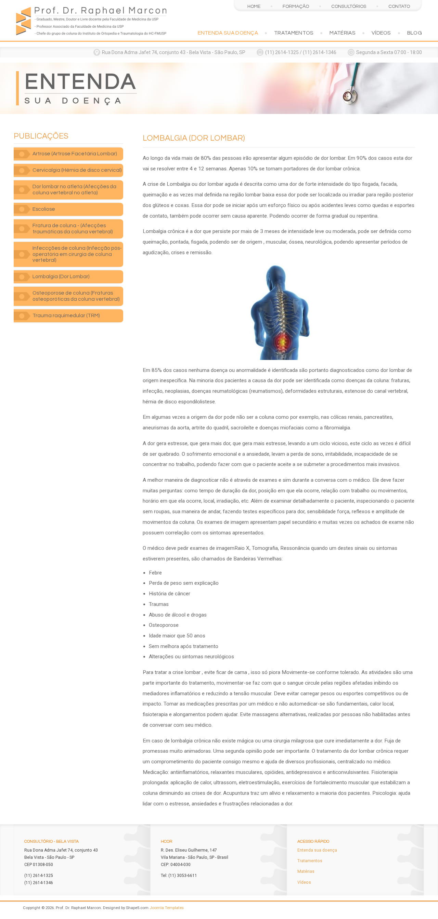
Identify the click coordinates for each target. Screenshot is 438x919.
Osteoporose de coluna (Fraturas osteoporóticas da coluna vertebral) (76, 296)
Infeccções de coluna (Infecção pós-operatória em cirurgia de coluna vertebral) (77, 254)
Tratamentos (293, 33)
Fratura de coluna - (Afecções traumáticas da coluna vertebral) (73, 228)
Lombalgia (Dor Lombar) (61, 276)
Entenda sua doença (228, 33)
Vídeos (381, 33)
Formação (296, 6)
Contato (399, 6)
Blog (414, 33)
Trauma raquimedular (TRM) (66, 315)
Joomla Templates (167, 907)
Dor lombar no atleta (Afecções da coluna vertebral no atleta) (74, 189)
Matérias (342, 33)
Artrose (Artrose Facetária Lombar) (75, 153)
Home (253, 6)
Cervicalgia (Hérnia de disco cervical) (77, 170)
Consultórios (348, 6)
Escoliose (44, 209)
